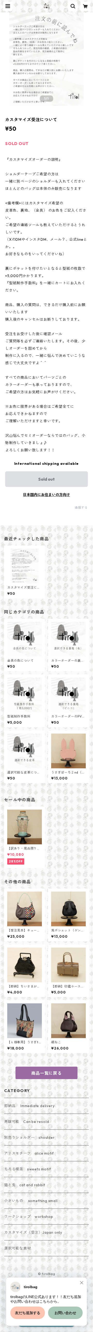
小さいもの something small (31, 1200)
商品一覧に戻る (46, 1073)
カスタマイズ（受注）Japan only (33, 1232)
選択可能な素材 (17, 1248)
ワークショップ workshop (28, 1216)
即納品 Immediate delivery (29, 1105)
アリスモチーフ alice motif (29, 1153)
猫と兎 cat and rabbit (24, 1185)
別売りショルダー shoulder (29, 1137)
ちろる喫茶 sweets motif (27, 1169)
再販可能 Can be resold (26, 1121)
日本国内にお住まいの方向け (46, 494)
